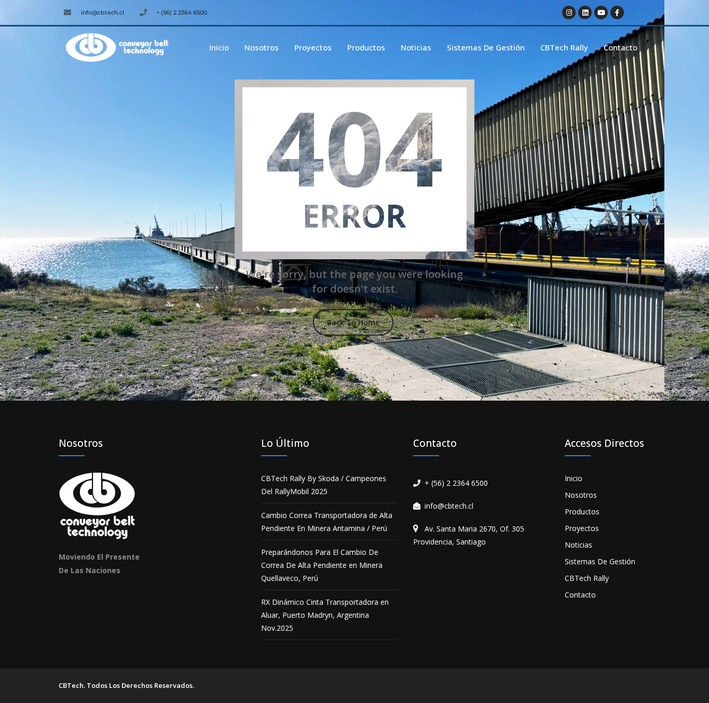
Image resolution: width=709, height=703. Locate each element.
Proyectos (313, 47)
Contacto (620, 47)
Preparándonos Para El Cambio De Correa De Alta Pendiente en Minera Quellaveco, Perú (322, 565)
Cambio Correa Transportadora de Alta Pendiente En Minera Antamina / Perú (326, 521)
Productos (366, 47)
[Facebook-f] (617, 12)
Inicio (219, 47)
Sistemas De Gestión (486, 47)
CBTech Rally (564, 47)
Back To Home (353, 322)
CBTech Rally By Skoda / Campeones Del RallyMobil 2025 (323, 484)
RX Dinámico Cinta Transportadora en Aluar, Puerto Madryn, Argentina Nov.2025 (325, 615)
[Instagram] (569, 12)
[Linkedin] (585, 12)
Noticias (416, 47)
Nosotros (261, 47)
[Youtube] (601, 12)
